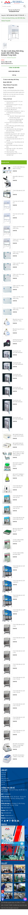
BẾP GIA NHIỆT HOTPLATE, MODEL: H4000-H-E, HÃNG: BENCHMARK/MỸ (18, 453)
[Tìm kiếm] (24, 6)
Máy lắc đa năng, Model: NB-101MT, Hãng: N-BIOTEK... (18, 530)
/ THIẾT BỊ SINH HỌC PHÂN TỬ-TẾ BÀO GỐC (15, 15)
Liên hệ (2, 60)
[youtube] (5, 821)
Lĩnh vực (3, 776)
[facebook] (2, 821)
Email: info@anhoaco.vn (7, 63)
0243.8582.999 (7, 801)
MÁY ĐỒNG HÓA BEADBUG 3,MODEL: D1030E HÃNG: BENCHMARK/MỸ (18, 745)
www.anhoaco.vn (10, 818)
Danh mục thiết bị (5, 780)
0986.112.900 (9, 810)
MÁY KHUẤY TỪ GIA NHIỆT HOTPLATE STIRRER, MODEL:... (18, 464)
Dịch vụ (3, 784)
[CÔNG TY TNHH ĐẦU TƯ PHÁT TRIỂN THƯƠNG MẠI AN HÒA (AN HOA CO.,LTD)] (14, 2)
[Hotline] (3, 891)
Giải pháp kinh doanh (14, 11)
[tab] (14, 67)
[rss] (15, 821)
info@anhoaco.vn (9, 815)
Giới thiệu (3, 774)
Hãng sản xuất (4, 778)
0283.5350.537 (7, 808)
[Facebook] (2, 899)
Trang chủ (3, 15)
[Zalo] (2, 895)
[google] (10, 821)
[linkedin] (18, 821)
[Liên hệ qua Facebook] (25, 899)
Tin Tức (3, 782)
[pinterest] (13, 821)
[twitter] (7, 821)
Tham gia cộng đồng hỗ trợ (14, 10)
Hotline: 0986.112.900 (6, 62)
